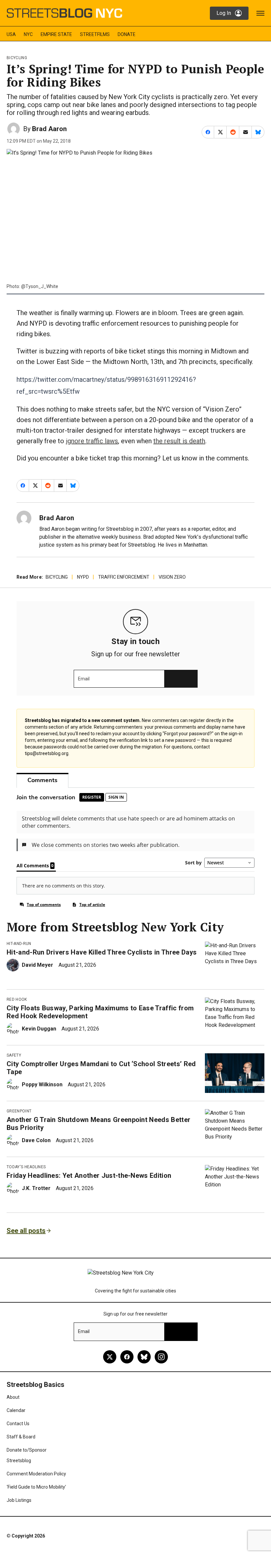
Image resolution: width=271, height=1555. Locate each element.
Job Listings (19, 1500)
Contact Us (18, 1423)
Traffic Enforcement (123, 577)
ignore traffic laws (92, 441)
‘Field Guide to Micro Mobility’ (36, 1487)
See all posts (26, 1231)
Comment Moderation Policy (36, 1473)
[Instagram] (161, 1356)
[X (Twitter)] (109, 1356)
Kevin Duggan (39, 1029)
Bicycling (17, 57)
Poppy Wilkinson (42, 1084)
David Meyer (37, 965)
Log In (223, 13)
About (13, 1397)
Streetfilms (95, 34)
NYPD (83, 577)
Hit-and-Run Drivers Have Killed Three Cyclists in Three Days (102, 952)
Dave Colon (36, 1140)
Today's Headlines (26, 1167)
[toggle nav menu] (260, 13)
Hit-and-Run (19, 944)
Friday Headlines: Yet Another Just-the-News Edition (89, 1175)
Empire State (56, 34)
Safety (14, 1055)
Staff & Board (21, 1436)
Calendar (16, 1410)
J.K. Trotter (36, 1188)
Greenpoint (19, 1111)
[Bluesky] (144, 1356)
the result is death (179, 441)
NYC (28, 34)
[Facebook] (127, 1356)
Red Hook (17, 999)
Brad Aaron (49, 129)
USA (11, 34)
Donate (127, 34)
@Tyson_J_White (39, 286)
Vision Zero (172, 577)
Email (84, 678)
